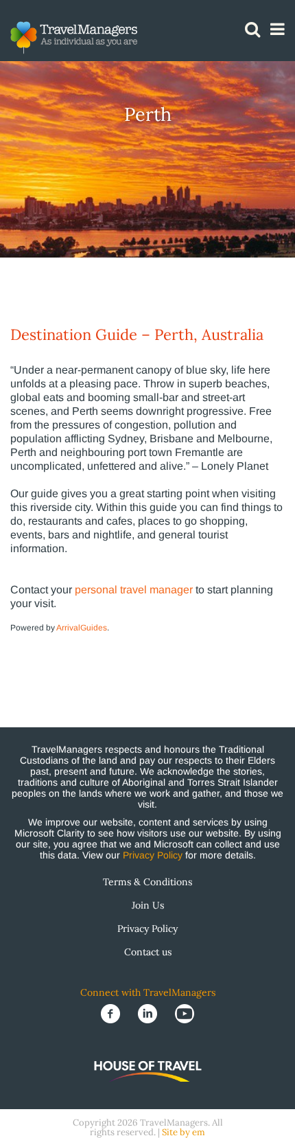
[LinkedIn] (148, 1013)
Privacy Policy (152, 855)
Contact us (148, 952)
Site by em (183, 1132)
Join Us (148, 905)
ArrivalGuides (81, 628)
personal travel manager (134, 589)
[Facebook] (111, 1013)
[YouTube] (184, 1013)
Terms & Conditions (147, 882)
